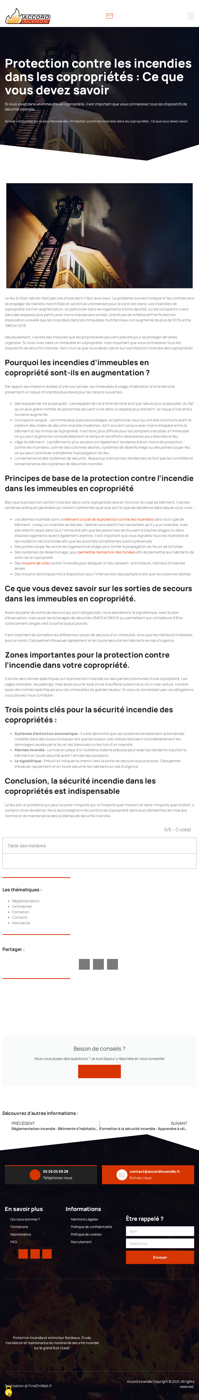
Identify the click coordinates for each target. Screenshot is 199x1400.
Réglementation (26, 900)
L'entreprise (22, 906)
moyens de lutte (35, 563)
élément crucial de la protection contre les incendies (109, 519)
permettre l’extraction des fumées (106, 552)
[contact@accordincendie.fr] (121, 1174)
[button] (190, 16)
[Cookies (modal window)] (8, 1391)
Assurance (21, 922)
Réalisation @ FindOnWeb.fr (28, 1385)
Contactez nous (99, 1071)
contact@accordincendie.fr (155, 1171)
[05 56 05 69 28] (35, 1174)
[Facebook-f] (23, 1254)
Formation (20, 911)
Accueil (10, 121)
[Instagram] (47, 1254)
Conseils (19, 917)
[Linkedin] (35, 1254)
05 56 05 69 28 (55, 1171)
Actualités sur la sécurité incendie (42, 121)
